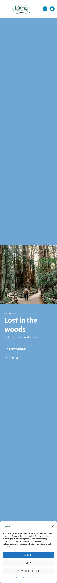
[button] (52, 526)
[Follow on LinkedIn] (17, 358)
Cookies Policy (21, 578)
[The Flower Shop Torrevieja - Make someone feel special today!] (21, 9)
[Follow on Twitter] (13, 358)
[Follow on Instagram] (10, 358)
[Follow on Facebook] (6, 358)
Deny (28, 563)
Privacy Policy (34, 578)
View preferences (28, 571)
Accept (28, 554)
